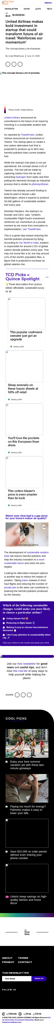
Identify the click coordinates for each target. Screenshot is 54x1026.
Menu (48, 3)
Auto (38, 9)
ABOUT (7, 958)
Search (41, 3)
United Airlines (12, 117)
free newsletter (26, 663)
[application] (27, 534)
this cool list (20, 670)
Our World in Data (29, 242)
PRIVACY (8, 962)
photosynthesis (40, 184)
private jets (10, 587)
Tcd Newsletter (15, 973)
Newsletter (11, 9)
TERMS (23, 958)
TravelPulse (27, 134)
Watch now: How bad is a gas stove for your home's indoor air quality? (27, 517)
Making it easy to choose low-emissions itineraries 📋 (25, 629)
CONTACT (25, 962)
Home (27, 9)
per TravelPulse (32, 229)
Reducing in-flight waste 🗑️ (20, 623)
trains (25, 580)
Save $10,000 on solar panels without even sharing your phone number (28, 855)
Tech (49, 9)
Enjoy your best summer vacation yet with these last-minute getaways (27, 765)
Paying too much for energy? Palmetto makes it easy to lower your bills (28, 810)
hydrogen (21, 177)
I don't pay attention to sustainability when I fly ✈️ (27, 636)
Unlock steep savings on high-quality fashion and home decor (28, 900)
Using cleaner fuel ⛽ (17, 618)
